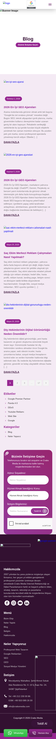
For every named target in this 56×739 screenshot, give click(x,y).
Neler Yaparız (14, 436)
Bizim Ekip (8, 618)
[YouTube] (20, 603)
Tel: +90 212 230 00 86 (19, 696)
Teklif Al (42, 723)
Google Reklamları (12, 654)
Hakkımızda (9, 635)
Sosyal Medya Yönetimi (15, 666)
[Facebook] (7, 603)
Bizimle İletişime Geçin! (28, 45)
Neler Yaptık (9, 623)
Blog (10, 432)
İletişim (7, 631)
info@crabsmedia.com (19, 706)
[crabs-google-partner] (31, 4)
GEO (6, 662)
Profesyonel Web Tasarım (16, 649)
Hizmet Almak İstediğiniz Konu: (23, 488)
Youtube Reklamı (16, 412)
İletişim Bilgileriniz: (17, 504)
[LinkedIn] (26, 603)
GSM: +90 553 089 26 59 (20, 700)
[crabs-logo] (14, 4)
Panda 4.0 (13, 403)
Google (11, 420)
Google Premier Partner (19, 399)
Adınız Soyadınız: (16, 473)
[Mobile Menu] (50, 4)
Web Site (12, 416)
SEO (6, 658)
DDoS (10, 407)
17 (39, 383)
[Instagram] (13, 603)
